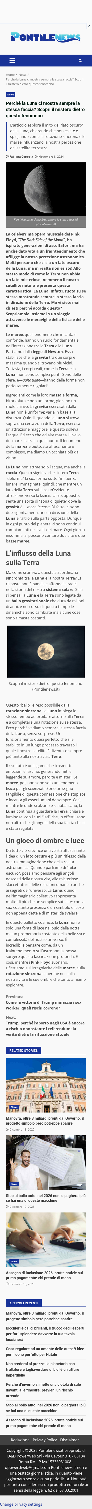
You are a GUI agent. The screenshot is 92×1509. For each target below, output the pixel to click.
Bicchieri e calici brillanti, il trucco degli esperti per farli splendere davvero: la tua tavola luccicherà (45, 1334)
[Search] (80, 60)
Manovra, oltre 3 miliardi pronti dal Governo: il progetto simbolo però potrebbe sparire (46, 1085)
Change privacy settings (21, 1504)
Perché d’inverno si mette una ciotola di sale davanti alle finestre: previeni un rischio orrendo (43, 1390)
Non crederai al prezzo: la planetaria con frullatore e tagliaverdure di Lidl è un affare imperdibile (42, 1369)
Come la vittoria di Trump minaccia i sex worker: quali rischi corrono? (43, 1002)
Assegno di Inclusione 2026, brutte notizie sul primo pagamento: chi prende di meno (46, 1239)
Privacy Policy (45, 1440)
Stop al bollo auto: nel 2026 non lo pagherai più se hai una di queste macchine (46, 1162)
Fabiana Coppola (21, 157)
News (10, 94)
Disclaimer (69, 1440)
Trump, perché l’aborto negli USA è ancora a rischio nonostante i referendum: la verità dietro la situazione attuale (45, 1026)
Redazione (20, 1440)
